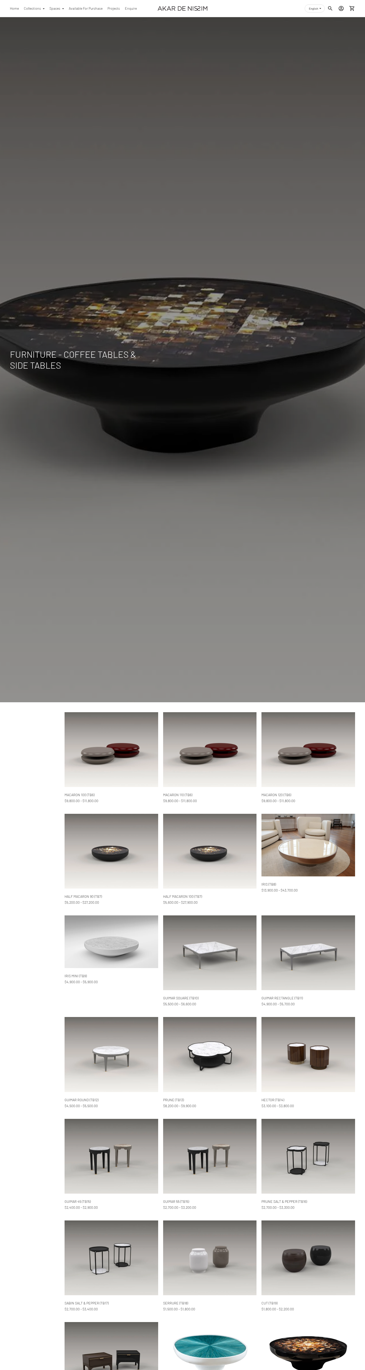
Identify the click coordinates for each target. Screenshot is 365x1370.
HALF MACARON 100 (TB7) (182, 896)
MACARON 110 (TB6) (177, 795)
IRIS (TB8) (268, 884)
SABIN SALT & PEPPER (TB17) (87, 1303)
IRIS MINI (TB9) (76, 976)
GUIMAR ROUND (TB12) (81, 1100)
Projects (114, 8)
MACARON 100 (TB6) (79, 795)
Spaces (54, 8)
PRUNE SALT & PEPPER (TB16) (284, 1201)
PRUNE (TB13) (173, 1100)
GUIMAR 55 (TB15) (176, 1201)
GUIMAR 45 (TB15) (78, 1201)
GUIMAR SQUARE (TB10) (180, 998)
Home (14, 8)
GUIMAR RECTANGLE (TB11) (282, 998)
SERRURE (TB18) (175, 1303)
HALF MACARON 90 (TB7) (83, 896)
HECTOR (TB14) (272, 1100)
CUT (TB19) (269, 1303)
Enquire (131, 8)
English (313, 8)
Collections (32, 8)
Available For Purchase (86, 8)
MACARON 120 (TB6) (276, 795)
